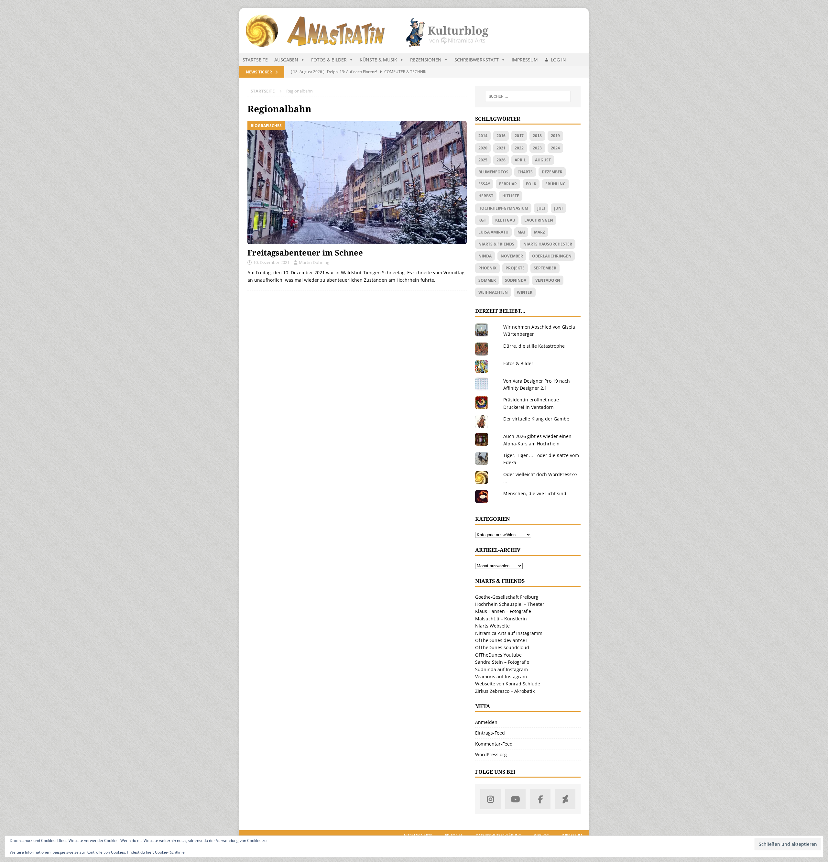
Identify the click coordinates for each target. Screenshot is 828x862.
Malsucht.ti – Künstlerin (501, 619)
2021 (501, 148)
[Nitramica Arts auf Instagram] (490, 799)
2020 (482, 148)
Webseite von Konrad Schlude (507, 684)
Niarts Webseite (492, 626)
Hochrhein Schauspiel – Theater (509, 604)
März (539, 232)
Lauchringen (538, 220)
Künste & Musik (378, 60)
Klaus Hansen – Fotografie (503, 611)
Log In (558, 60)
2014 (482, 135)
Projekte (515, 268)
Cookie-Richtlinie (170, 852)
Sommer (487, 280)
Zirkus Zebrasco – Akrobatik (505, 691)
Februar (508, 184)
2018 (537, 135)
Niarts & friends (496, 244)
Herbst (485, 196)
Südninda (515, 280)
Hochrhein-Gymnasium (503, 208)
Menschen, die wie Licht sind (534, 493)
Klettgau (505, 220)
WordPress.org (491, 754)
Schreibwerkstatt (476, 60)
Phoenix (487, 268)
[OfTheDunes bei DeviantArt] (565, 799)
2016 (501, 135)
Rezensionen (425, 60)
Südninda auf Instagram (501, 669)
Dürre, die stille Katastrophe (534, 346)
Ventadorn (547, 280)
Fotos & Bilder (329, 60)
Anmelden (486, 722)
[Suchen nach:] (527, 96)
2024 (555, 148)
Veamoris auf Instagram (501, 676)
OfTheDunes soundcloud (502, 647)
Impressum (525, 60)
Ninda (485, 256)
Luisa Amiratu (493, 232)
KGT (482, 220)
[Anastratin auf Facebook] (540, 799)
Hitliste (510, 196)
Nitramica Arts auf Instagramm (508, 633)
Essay (484, 184)
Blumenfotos (493, 172)
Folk (531, 184)
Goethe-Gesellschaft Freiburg (507, 597)
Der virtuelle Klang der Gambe (536, 419)
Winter (524, 292)
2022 (519, 148)
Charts (525, 172)
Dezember (552, 172)
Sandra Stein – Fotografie (502, 662)
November (512, 256)
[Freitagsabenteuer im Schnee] (357, 182)
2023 (537, 148)
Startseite (255, 60)
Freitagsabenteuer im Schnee (305, 252)
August (543, 160)
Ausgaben (286, 60)
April (520, 160)
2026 (501, 160)
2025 (482, 160)
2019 (555, 135)
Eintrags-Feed (490, 733)
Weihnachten (493, 292)
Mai (521, 232)
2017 (519, 135)
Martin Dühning (314, 262)
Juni (558, 208)
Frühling (555, 184)
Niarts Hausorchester (547, 244)
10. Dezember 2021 (271, 262)
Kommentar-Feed (494, 744)
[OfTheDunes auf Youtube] (515, 799)
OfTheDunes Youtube (498, 655)
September (545, 268)
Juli (541, 208)
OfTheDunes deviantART (501, 640)
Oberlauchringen (552, 256)
